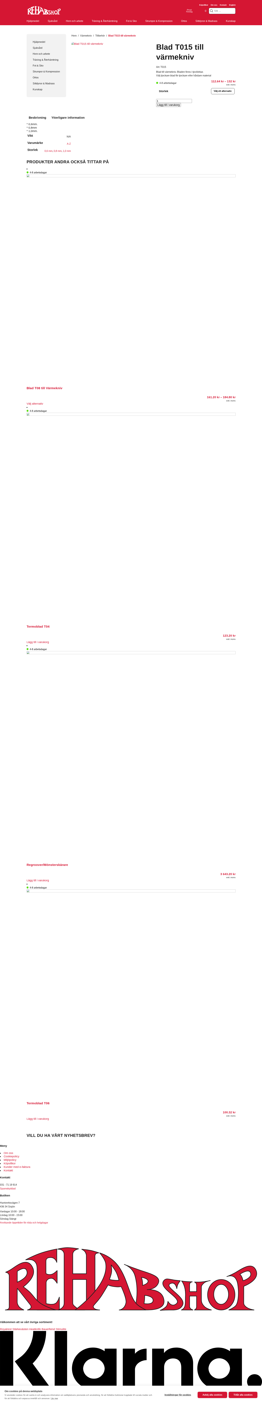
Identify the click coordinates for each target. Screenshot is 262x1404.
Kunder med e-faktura (17, 1166)
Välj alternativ (35, 403)
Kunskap (231, 21)
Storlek (163, 91)
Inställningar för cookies (178, 1394)
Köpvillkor (203, 5)
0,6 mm (48, 151)
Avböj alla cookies (212, 1394)
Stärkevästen (20, 1329)
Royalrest (6, 1329)
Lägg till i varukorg (168, 104)
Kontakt (223, 5)
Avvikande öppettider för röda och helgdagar (24, 1222)
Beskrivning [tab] (37, 117)
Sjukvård (52, 21)
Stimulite (61, 1329)
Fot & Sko (131, 21)
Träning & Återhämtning (104, 21)
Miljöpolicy (10, 1159)
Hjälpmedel (33, 21)
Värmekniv (86, 35)
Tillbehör (100, 35)
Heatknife (35, 1329)
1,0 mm (67, 151)
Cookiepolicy (11, 1156)
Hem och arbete (74, 21)
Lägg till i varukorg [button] (38, 642)
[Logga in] (196, 10)
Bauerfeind (48, 1329)
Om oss (214, 5)
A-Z (69, 143)
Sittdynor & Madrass (206, 21)
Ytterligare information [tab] (68, 117)
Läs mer (54, 1398)
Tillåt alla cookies (243, 1394)
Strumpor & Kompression (159, 21)
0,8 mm (58, 151)
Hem (74, 35)
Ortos (184, 21)
